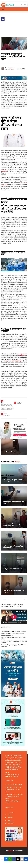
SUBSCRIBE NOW (19, 435)
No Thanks (20, 437)
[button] (19, 425)
